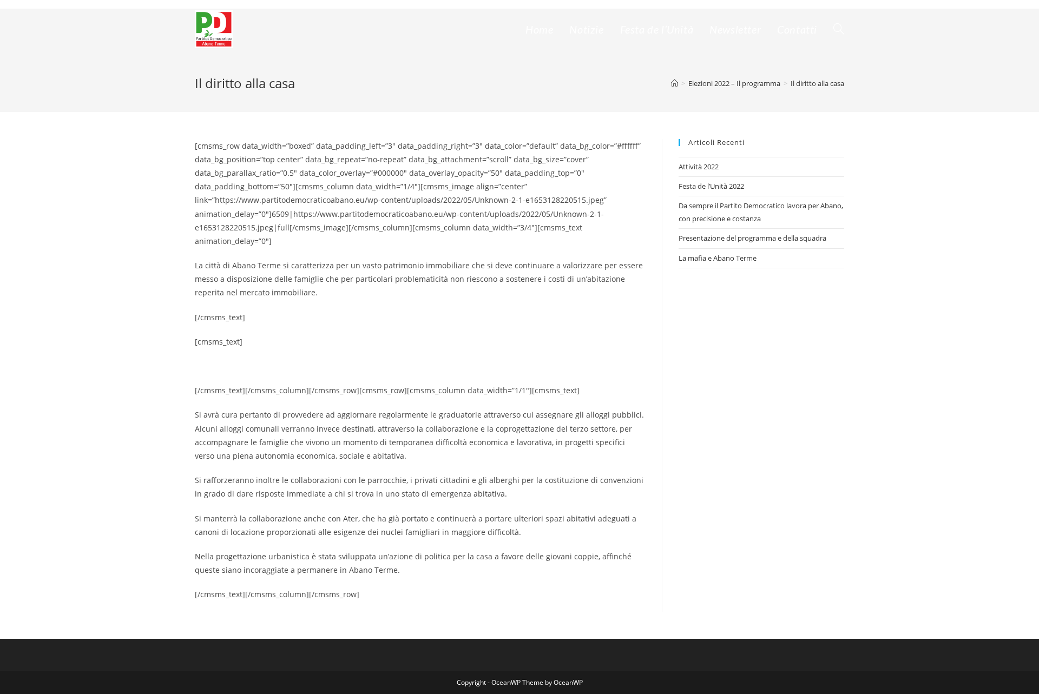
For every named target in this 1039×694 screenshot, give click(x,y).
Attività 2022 (699, 166)
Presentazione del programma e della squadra (752, 238)
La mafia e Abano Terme (718, 258)
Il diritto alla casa (817, 83)
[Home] (674, 83)
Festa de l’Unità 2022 (711, 186)
